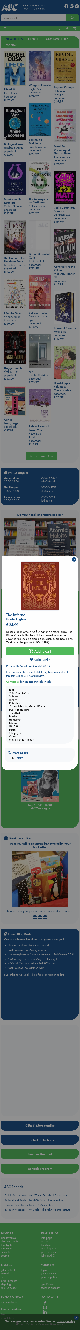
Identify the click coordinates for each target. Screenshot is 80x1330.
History (19, 758)
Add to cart (42, 651)
